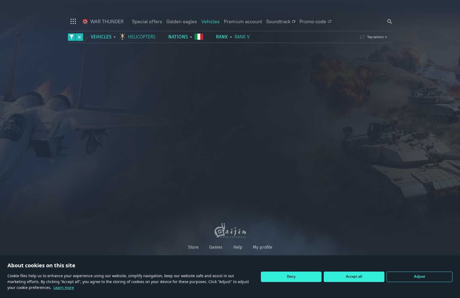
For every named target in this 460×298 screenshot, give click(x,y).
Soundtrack (278, 21)
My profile (262, 247)
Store (193, 247)
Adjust (419, 277)
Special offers (147, 21)
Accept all (354, 277)
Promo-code (312, 21)
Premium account (243, 21)
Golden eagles (181, 21)
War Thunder (106, 21)
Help (237, 247)
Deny (291, 277)
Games (216, 247)
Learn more (64, 287)
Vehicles (210, 21)
